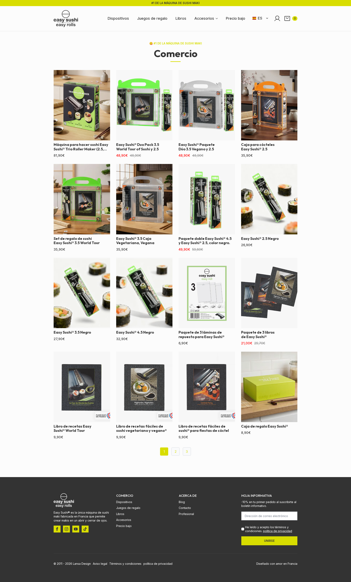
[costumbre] (85, 529)
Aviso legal (100, 563)
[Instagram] (66, 529)
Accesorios (204, 18)
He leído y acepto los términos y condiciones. (268, 529)
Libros (181, 18)
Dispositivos (118, 18)
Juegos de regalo (152, 18)
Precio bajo (235, 18)
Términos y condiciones (125, 563)
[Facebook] (57, 529)
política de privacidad (277, 531)
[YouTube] (75, 529)
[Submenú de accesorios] (218, 18)
